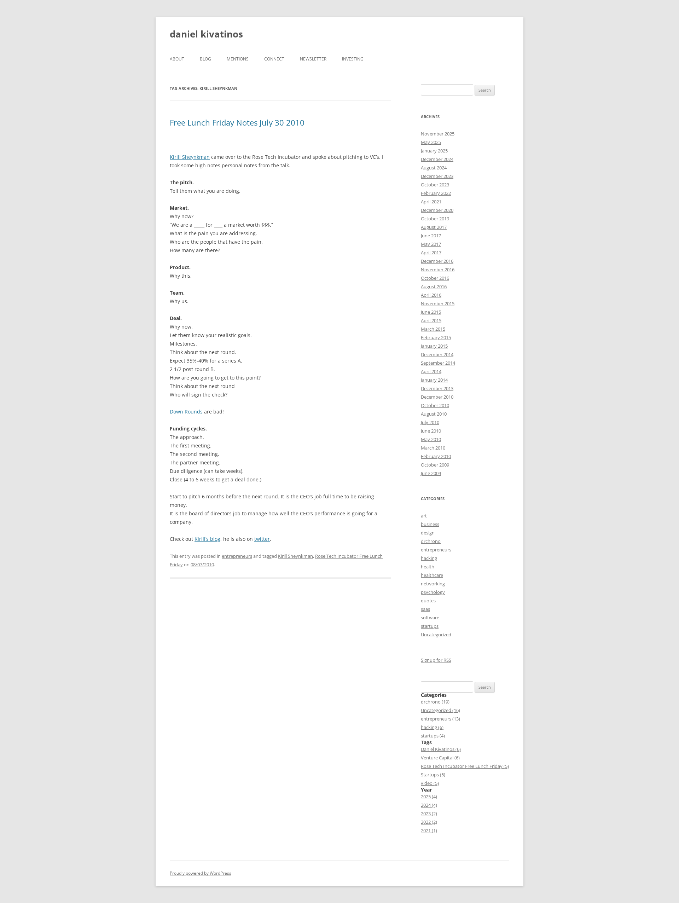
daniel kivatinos (206, 34)
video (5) (430, 783)
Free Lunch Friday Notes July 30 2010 (237, 122)
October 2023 (435, 184)
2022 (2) (429, 822)
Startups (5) (433, 774)
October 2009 (435, 465)
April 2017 (431, 252)
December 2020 (437, 210)
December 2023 (437, 176)
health (427, 566)
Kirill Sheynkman (190, 157)
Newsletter (313, 59)
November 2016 (437, 269)
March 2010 (433, 448)
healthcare (432, 575)
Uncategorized (436, 634)
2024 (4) (429, 805)
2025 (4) (429, 796)
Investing (353, 59)
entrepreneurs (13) (440, 719)
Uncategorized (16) (440, 710)
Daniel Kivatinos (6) (441, 749)
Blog (205, 59)
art (424, 516)
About (177, 59)
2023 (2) (429, 813)
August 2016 (434, 286)
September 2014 (438, 363)
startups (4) (433, 736)
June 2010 (431, 431)
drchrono (431, 541)
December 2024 (437, 159)
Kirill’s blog (207, 539)
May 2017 (431, 244)
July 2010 (430, 422)
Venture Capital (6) (440, 757)
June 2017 (431, 235)
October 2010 (435, 405)
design (428, 532)
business (430, 524)
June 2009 (431, 473)
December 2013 (437, 388)
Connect (274, 59)
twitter (262, 539)
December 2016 (437, 261)
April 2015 (431, 320)
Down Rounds (186, 411)
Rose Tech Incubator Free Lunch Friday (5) (465, 766)
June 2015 (431, 312)
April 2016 (431, 295)
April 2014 (431, 371)
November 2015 (437, 303)
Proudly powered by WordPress (200, 873)
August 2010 (434, 414)
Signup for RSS (436, 660)
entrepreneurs (237, 556)
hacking (429, 558)
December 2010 (437, 397)
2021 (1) (429, 830)
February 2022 (436, 193)
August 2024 (434, 167)
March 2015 (433, 329)
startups (430, 626)
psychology (433, 592)
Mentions (238, 59)
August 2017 (434, 227)
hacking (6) (432, 727)
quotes (428, 600)
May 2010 (431, 439)
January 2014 (434, 380)
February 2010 (436, 456)
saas (425, 609)
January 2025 (434, 150)
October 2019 (435, 218)
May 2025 (431, 142)
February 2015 (436, 337)
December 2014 (437, 354)
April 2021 (431, 201)
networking (433, 583)
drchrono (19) (435, 702)
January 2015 (434, 346)
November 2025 (437, 134)
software (430, 617)
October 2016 (435, 278)
